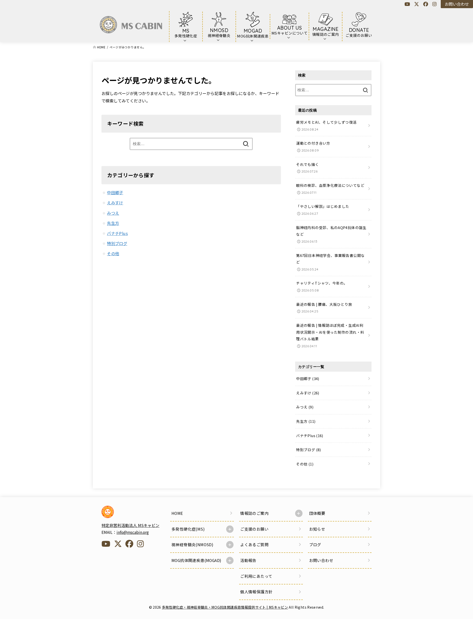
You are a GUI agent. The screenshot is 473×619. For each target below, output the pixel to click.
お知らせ (317, 529)
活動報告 (248, 560)
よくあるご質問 (254, 544)
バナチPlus (117, 233)
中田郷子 (115, 192)
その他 (113, 253)
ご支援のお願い (254, 529)
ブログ (315, 544)
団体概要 (317, 513)
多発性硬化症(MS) (188, 529)
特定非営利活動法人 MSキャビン (130, 525)
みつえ (113, 213)
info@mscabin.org (133, 532)
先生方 (113, 223)
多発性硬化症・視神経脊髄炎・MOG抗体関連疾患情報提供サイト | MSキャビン (225, 607)
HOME (177, 513)
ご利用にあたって (256, 576)
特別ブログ (117, 243)
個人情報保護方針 (256, 592)
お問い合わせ (457, 4)
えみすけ (115, 203)
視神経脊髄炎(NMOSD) (192, 544)
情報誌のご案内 (254, 513)
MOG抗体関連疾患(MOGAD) (196, 560)
